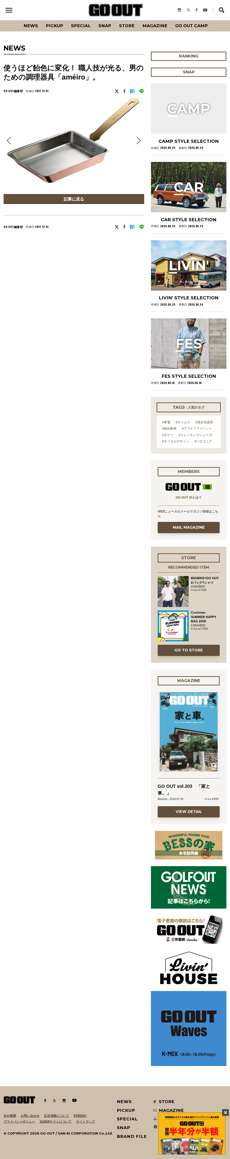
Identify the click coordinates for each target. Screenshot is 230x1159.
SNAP (104, 25)
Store (127, 25)
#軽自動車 (169, 428)
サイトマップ (85, 1121)
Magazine (154, 25)
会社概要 (10, 1115)
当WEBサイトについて (56, 1121)
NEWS (124, 1101)
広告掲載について (56, 1115)
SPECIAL (81, 25)
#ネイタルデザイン (175, 441)
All (14, 20)
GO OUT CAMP (191, 25)
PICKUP (54, 25)
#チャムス (183, 422)
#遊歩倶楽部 (204, 422)
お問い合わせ (30, 1115)
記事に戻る (74, 198)
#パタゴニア (203, 441)
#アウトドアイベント (197, 428)
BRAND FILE (132, 1136)
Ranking (211, 20)
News (31, 25)
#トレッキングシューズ (195, 435)
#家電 (166, 422)
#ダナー (167, 435)
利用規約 (80, 1115)
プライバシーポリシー (19, 1121)
